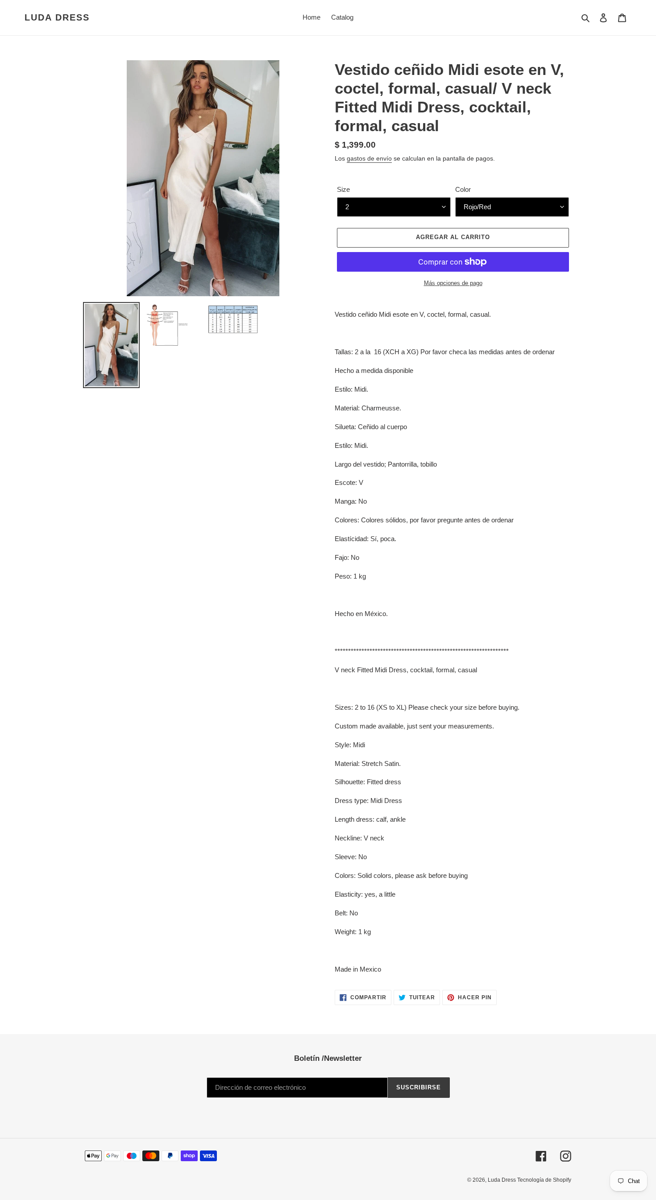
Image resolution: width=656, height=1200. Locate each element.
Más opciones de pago (453, 283)
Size (343, 189)
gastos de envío (369, 158)
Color (463, 189)
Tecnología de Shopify (544, 1180)
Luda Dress (57, 17)
